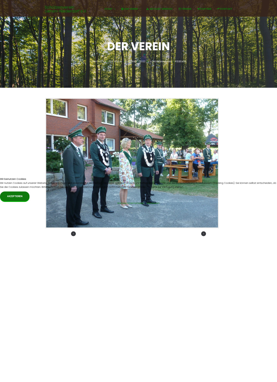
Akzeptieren (14, 196)
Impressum (153, 203)
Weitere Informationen (130, 203)
